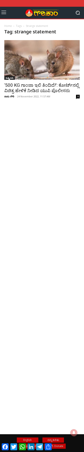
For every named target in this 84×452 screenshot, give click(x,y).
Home (8, 26)
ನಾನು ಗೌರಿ (9, 96)
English (27, 440)
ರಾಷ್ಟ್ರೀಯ (10, 77)
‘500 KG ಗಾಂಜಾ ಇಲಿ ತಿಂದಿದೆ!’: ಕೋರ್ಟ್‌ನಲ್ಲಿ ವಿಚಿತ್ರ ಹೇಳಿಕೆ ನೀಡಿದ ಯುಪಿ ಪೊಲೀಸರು (41, 88)
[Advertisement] (42, 167)
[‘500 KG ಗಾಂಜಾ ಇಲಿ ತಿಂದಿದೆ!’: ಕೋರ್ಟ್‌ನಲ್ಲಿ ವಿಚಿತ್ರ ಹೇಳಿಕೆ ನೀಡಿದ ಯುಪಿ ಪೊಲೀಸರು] (42, 60)
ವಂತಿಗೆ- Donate (54, 446)
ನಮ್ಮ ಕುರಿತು (53, 440)
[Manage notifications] (73, 432)
